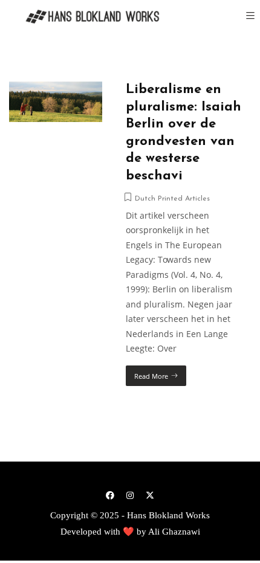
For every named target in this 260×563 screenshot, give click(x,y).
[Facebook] (110, 495)
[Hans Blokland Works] (84, 16)
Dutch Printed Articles (172, 198)
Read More (151, 376)
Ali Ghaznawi (174, 531)
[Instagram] (130, 495)
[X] (150, 495)
